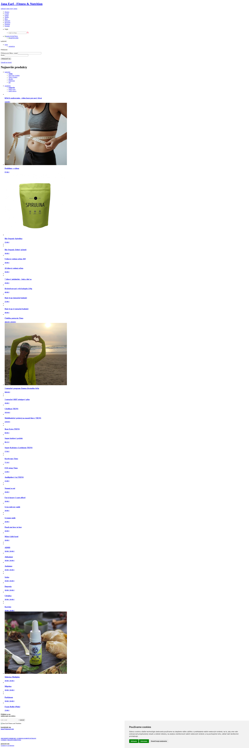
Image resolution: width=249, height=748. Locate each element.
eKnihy (11, 79)
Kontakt (7, 26)
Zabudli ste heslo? (6, 62)
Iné (10, 82)
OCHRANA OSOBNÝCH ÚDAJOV (26, 738)
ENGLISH (15, 38)
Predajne (7, 24)
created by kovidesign (7, 745)
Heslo (2, 55)
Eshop (7, 15)
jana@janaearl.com (7, 729)
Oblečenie (12, 81)
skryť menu (13, 8)
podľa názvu (12, 91)
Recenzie (7, 22)
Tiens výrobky (13, 77)
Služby (7, 17)
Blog (6, 19)
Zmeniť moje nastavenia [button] (159, 741)
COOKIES (4, 740)
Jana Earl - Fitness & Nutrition (22, 4)
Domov (7, 12)
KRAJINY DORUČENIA (14, 740)
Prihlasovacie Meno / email (9, 53)
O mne (7, 14)
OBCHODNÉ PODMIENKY (8, 738)
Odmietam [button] (143, 741)
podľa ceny (12, 89)
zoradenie (8, 86)
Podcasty (7, 21)
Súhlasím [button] (134, 741)
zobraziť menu (5, 8)
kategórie (7, 72)
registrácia (12, 46)
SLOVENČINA (13, 36)
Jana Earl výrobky (14, 75)
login (6, 44)
